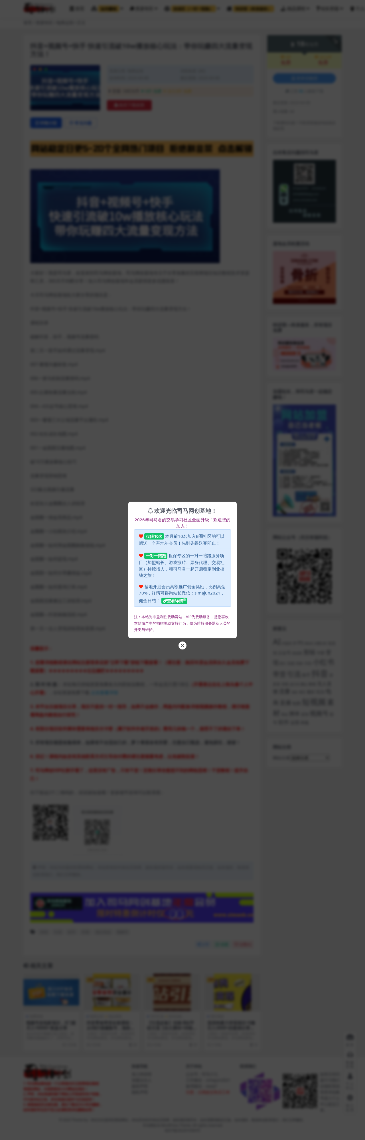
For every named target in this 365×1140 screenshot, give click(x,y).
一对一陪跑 (156, 555)
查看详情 (175, 600)
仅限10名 (154, 536)
